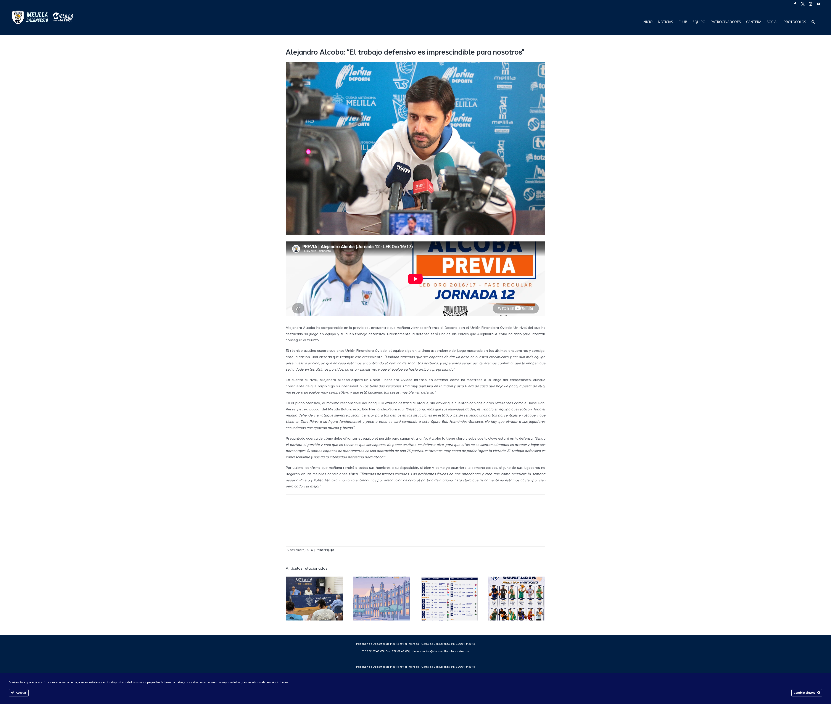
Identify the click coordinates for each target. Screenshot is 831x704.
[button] (813, 21)
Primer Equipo (325, 550)
